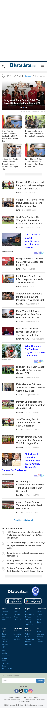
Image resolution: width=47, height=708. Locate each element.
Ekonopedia (41, 609)
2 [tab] (23, 107)
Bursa (16, 617)
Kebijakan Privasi (29, 699)
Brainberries (7, 251)
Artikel (35, 76)
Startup (28, 619)
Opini (27, 637)
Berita (4, 609)
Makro (16, 612)
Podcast (40, 642)
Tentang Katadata (14, 697)
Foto (38, 639)
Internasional (6, 617)
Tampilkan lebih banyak (23, 520)
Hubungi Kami (24, 701)
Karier (36, 697)
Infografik (17, 634)
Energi (4, 619)
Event (4, 666)
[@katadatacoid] (30, 690)
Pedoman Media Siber (12, 699)
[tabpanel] (23, 97)
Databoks (5, 663)
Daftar (40, 681)
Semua (28, 76)
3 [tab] (26, 107)
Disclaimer (41, 699)
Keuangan (17, 614)
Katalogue (40, 637)
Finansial (17, 609)
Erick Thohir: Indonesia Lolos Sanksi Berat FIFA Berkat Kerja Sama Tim (10, 136)
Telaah (27, 634)
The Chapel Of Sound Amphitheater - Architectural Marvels (33, 241)
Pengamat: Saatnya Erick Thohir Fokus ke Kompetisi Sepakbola (34, 133)
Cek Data (17, 639)
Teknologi (29, 624)
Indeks (4, 653)
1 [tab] (21, 107)
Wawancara (29, 639)
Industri (4, 614)
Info (3, 650)
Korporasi (17, 619)
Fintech (28, 617)
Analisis (16, 637)
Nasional (5, 612)
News (39, 631)
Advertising (28, 697)
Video (42, 76)
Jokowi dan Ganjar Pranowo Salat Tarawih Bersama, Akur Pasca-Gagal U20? (10, 164)
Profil (39, 617)
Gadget (28, 622)
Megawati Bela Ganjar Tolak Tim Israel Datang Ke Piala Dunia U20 (22, 101)
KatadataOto (7, 668)
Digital (27, 609)
